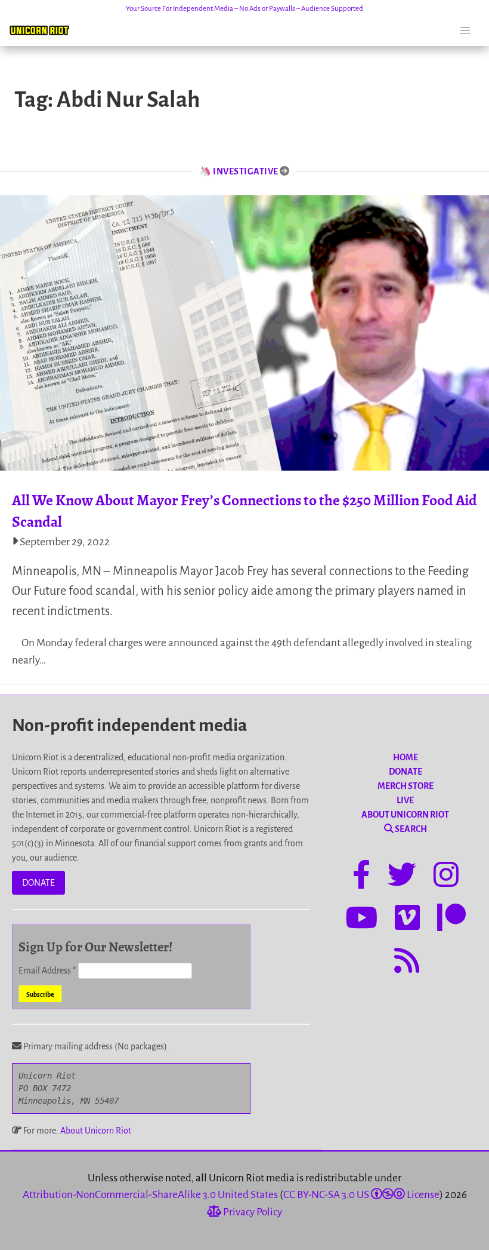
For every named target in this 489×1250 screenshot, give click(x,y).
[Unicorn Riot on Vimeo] (407, 919)
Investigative (245, 171)
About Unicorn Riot (95, 1130)
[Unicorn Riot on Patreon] (451, 919)
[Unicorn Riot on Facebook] (361, 876)
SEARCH (410, 829)
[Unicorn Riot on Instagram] (446, 876)
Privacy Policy (251, 1212)
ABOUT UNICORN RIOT (405, 814)
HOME (405, 757)
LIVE (405, 800)
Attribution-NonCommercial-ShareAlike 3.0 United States (150, 1194)
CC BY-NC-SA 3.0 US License (361, 1194)
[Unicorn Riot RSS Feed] (407, 962)
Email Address (47, 970)
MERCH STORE (405, 786)
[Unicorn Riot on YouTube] (361, 919)
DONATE (38, 882)
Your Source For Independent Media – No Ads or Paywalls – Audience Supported (244, 9)
